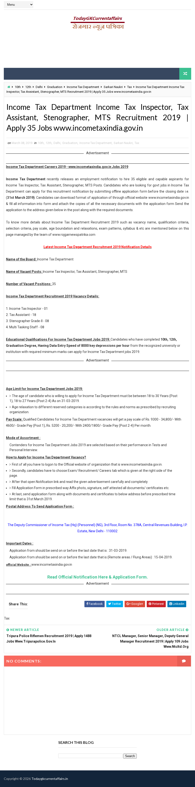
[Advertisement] (97, 51)
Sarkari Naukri (113, 87)
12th (28, 87)
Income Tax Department (83, 87)
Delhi (39, 87)
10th (18, 87)
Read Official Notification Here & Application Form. (97, 576)
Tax (129, 87)
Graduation (54, 87)
